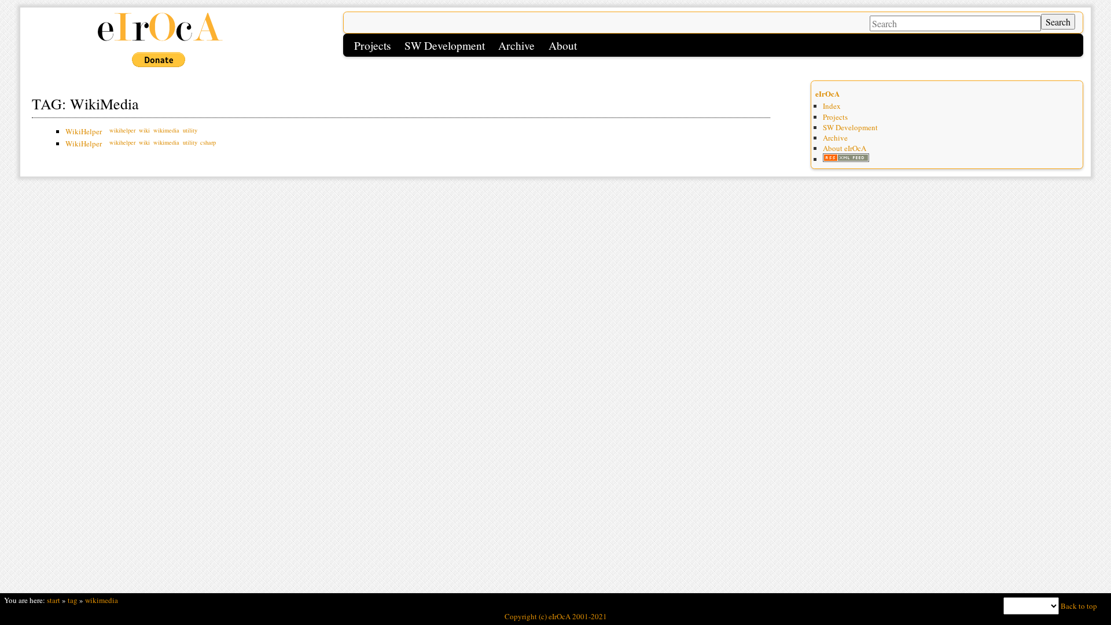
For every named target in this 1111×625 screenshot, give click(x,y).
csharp (208, 142)
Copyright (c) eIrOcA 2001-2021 (556, 616)
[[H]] (159, 39)
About (563, 45)
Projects (372, 45)
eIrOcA (827, 93)
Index (832, 106)
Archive (516, 45)
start (53, 600)
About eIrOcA (844, 148)
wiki (144, 130)
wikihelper (122, 130)
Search (1058, 22)
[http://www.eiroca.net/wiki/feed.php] (846, 159)
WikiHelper (83, 131)
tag (73, 600)
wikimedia (166, 130)
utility (190, 130)
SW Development (444, 45)
